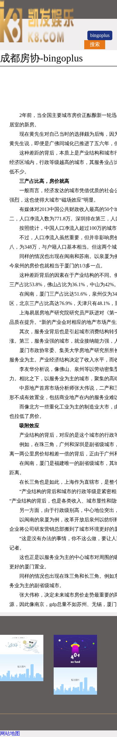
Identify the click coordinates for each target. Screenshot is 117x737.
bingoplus (100, 35)
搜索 (95, 44)
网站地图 (10, 733)
